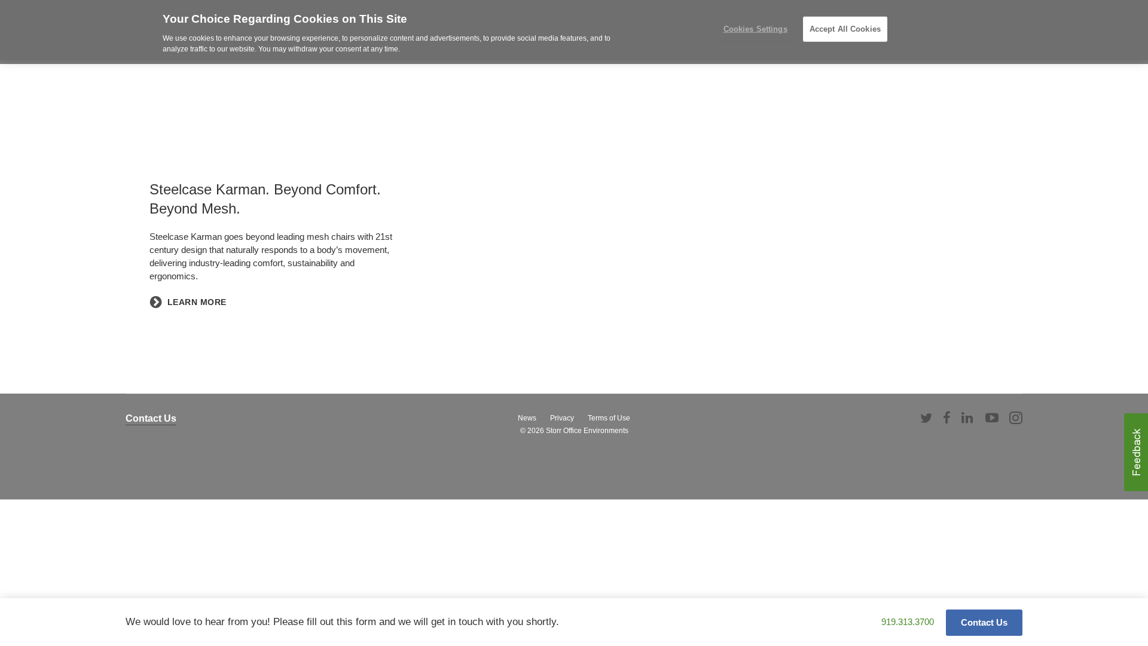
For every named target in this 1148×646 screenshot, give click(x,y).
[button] (1136, 452)
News (527, 418)
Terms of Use (609, 418)
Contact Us (151, 418)
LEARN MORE (197, 302)
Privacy (562, 418)
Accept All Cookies (845, 29)
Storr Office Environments (587, 430)
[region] (574, 30)
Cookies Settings (755, 29)
